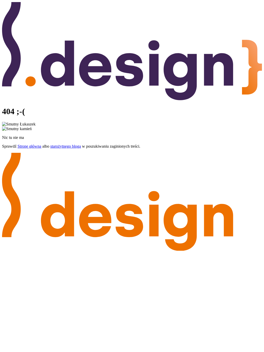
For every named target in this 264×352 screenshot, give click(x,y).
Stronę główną (29, 146)
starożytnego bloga (65, 146)
